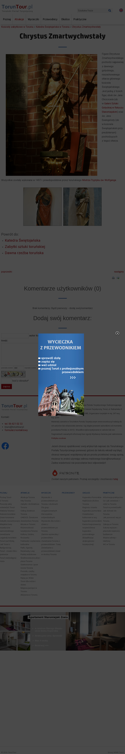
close (117, 333)
